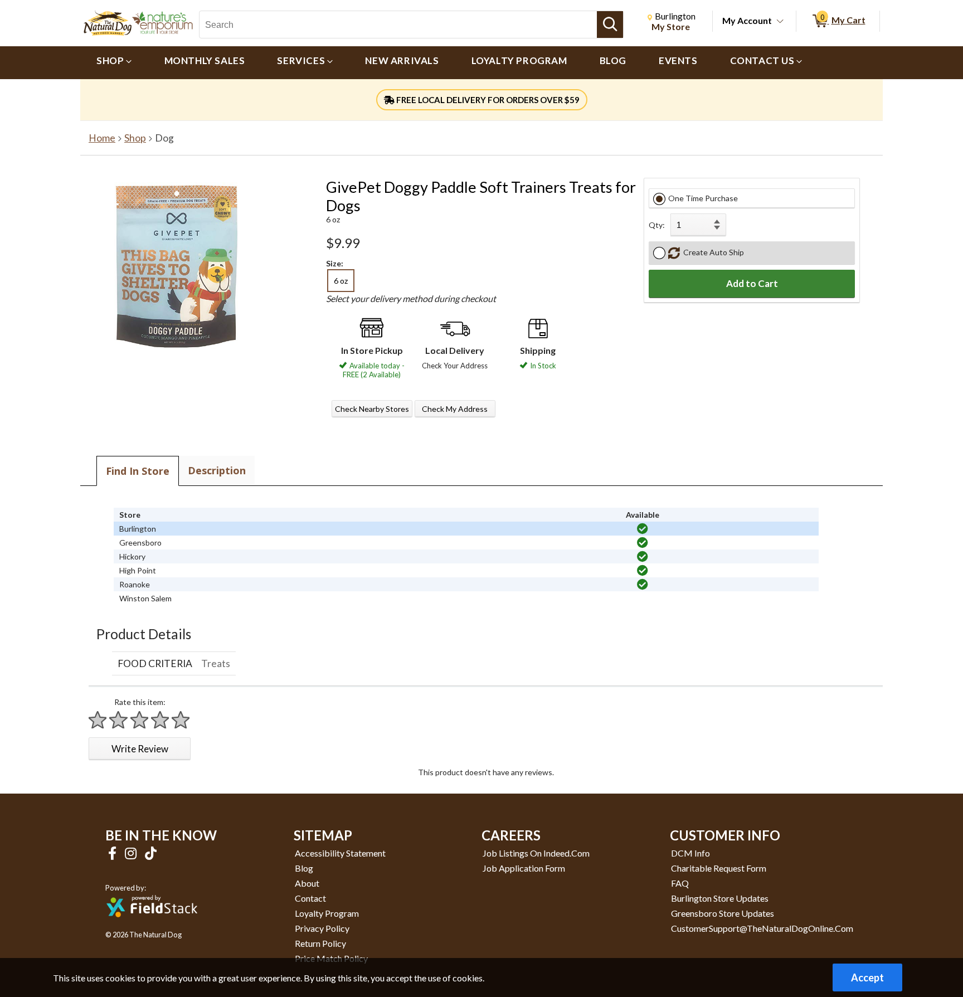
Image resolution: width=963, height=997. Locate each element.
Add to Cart (752, 283)
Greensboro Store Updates (722, 913)
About (307, 883)
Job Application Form (524, 868)
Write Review (139, 749)
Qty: (657, 225)
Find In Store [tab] (137, 471)
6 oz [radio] (341, 280)
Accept (867, 977)
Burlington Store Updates (720, 898)
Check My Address (455, 409)
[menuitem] (114, 62)
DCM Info (690, 853)
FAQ (680, 883)
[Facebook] (113, 853)
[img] (642, 528)
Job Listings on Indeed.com (536, 853)
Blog (304, 868)
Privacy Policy (322, 928)
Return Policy (320, 943)
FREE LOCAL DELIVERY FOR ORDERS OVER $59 (487, 100)
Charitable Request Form (718, 868)
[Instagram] (132, 853)
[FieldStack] (151, 925)
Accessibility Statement (340, 853)
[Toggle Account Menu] (780, 21)
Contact (310, 898)
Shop (135, 138)
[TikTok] (150, 853)
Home (102, 138)
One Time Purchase (703, 198)
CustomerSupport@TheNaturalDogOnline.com (762, 928)
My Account (747, 20)
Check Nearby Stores (372, 409)
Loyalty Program (327, 913)
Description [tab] (217, 470)
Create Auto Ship (712, 252)
